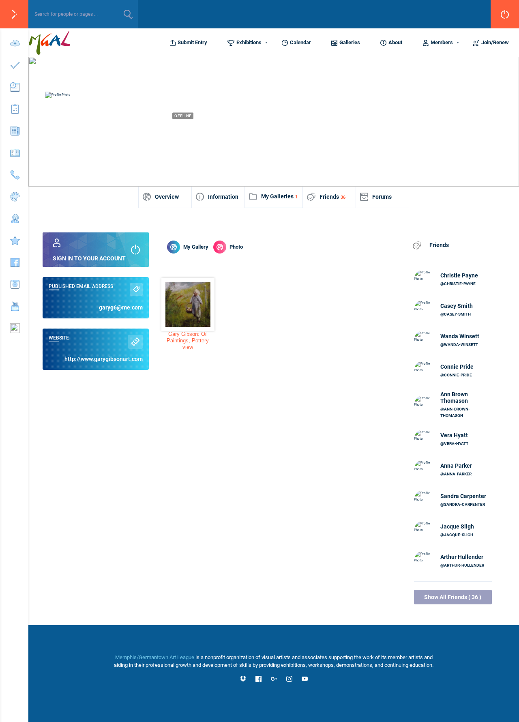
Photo (236, 247)
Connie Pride (457, 366)
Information (223, 196)
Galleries (349, 42)
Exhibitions (249, 42)
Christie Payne (459, 275)
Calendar (300, 42)
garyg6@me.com (121, 307)
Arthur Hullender (461, 557)
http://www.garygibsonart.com (103, 359)
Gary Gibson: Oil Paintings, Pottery (188, 337)
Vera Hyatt (454, 435)
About (395, 42)
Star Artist (278, 130)
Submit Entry (192, 42)
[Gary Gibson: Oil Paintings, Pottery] (187, 304)
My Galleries (279, 196)
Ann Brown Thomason (454, 397)
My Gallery (195, 247)
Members (442, 42)
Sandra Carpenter (463, 496)
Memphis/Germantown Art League (154, 657)
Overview (167, 196)
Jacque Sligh (457, 526)
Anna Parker (456, 465)
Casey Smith (456, 306)
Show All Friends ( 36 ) (452, 597)
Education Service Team (335, 130)
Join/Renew (495, 42)
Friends (332, 196)
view (187, 347)
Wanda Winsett (459, 336)
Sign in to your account (89, 258)
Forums (382, 196)
